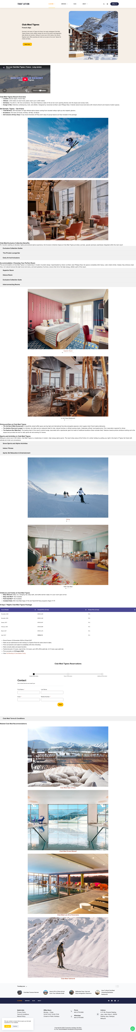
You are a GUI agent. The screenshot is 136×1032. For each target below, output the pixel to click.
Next (60, 704)
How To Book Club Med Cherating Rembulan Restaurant (108, 992)
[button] (62, 352)
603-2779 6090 (79, 1012)
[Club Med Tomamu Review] (19, 992)
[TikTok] (118, 1000)
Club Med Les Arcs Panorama (68, 915)
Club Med (51, 3)
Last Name (44, 689)
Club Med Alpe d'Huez (68, 788)
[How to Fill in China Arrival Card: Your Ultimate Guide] (45, 992)
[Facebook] (108, 1000)
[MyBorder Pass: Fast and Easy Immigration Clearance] (71, 992)
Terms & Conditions (23, 1014)
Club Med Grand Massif (68, 851)
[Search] (103, 4)
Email (19, 696)
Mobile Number (45, 696)
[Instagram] (111, 1000)
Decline (15, 1026)
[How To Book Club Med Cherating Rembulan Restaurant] (97, 992)
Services (63, 3)
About (84, 3)
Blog (75, 3)
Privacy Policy (21, 1012)
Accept (7, 1026)
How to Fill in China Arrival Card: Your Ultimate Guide (57, 992)
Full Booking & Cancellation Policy (16, 653)
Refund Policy (21, 1016)
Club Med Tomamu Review (31, 992)
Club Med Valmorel (68, 978)
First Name (20, 689)
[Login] (107, 4)
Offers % (114, 4)
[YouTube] (115, 1000)
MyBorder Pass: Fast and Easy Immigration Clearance (83, 992)
